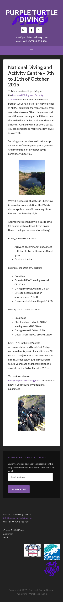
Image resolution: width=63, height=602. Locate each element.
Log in (44, 593)
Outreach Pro (35, 590)
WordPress (34, 593)
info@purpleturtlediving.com (31, 37)
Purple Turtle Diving (31, 16)
